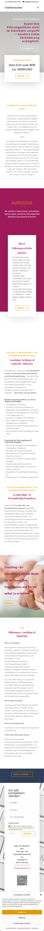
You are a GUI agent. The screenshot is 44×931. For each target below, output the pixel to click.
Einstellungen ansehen (22, 923)
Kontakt (20, 308)
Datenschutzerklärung (23, 928)
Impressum (35, 928)
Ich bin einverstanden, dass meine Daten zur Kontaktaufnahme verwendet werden (21, 827)
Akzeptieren (22, 912)
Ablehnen (22, 918)
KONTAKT (9, 603)
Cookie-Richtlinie (11, 928)
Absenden (27, 833)
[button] (41, 895)
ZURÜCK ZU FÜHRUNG (20, 774)
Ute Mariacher (28, 48)
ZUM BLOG (20, 76)
